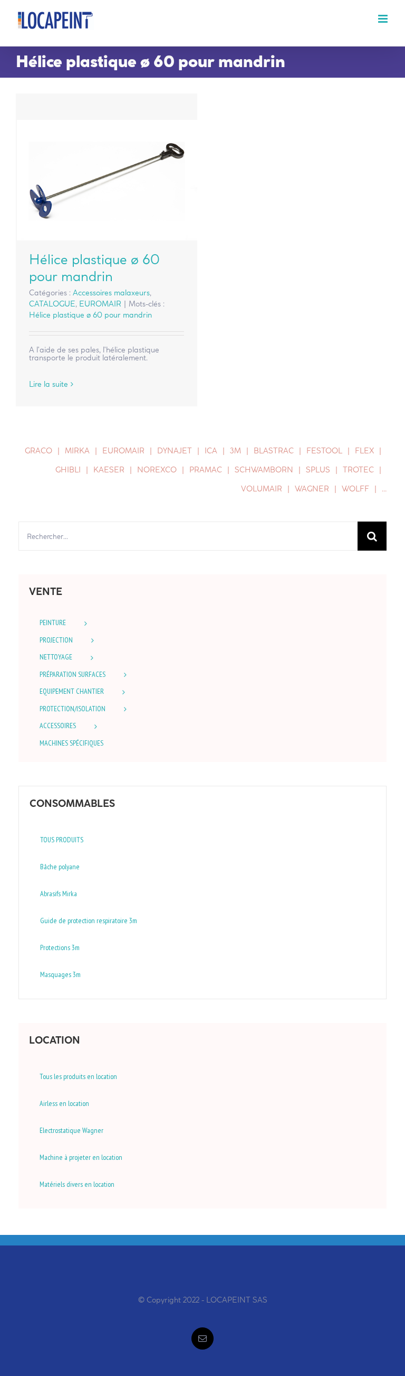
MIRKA (77, 450)
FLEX (364, 450)
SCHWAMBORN (264, 470)
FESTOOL (324, 450)
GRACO (38, 450)
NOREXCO (157, 470)
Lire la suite (48, 384)
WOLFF (355, 489)
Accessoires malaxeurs (111, 292)
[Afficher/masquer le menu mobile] (383, 18)
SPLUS (318, 470)
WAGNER (312, 489)
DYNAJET (174, 450)
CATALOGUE (52, 304)
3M (235, 450)
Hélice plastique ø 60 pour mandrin (107, 180)
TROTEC (358, 470)
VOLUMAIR (261, 489)
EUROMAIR (100, 304)
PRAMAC (205, 470)
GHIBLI (68, 470)
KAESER (108, 470)
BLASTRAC (274, 450)
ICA (211, 450)
